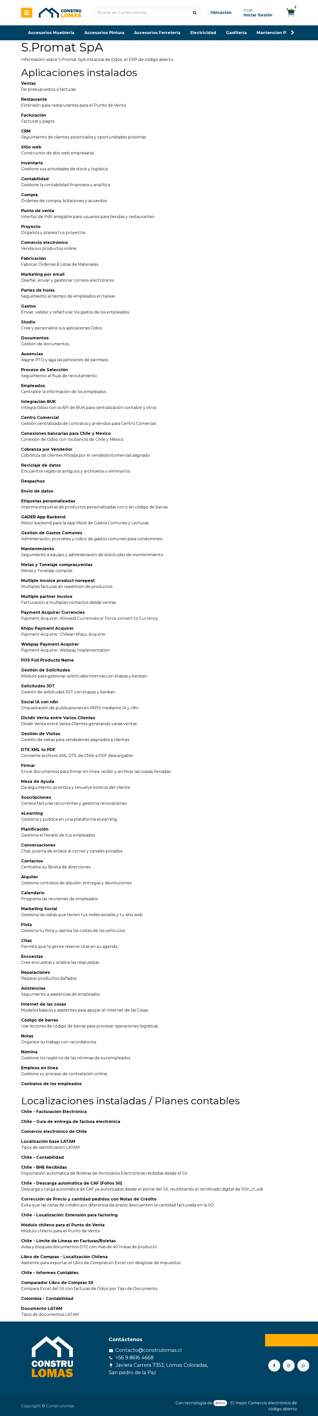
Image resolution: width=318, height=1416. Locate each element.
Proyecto (30, 226)
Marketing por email (43, 274)
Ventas (28, 83)
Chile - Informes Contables (50, 1272)
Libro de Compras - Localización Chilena (64, 1256)
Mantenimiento (37, 548)
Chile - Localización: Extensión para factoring (69, 1215)
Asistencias (33, 988)
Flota (26, 924)
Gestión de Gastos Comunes (51, 533)
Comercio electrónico (44, 242)
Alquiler (29, 877)
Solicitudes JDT (38, 686)
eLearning (32, 813)
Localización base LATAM (48, 1141)
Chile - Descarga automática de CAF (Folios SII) (71, 1183)
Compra (29, 194)
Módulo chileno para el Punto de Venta (63, 1225)
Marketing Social (39, 908)
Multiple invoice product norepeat (58, 580)
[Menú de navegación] (26, 13)
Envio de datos (37, 491)
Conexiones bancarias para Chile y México (66, 433)
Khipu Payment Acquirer (47, 628)
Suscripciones (36, 797)
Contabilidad (35, 179)
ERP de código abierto (151, 59)
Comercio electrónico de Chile (54, 1131)
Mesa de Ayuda (37, 781)
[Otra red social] (303, 1366)
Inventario (32, 163)
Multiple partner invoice (47, 596)
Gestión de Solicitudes (45, 670)
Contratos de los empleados (51, 1083)
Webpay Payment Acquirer (50, 644)
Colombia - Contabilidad (47, 1298)
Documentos (35, 338)
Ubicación (221, 12)
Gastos (28, 306)
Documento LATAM (41, 1308)
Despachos (33, 481)
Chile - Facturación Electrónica (54, 1111)
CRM (26, 131)
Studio (28, 322)
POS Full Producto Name (47, 660)
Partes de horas (38, 290)
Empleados (33, 385)
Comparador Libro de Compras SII (57, 1282)
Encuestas (32, 956)
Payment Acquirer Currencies (53, 612)
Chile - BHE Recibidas (44, 1167)
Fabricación (33, 258)
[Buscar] (194, 12)
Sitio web (31, 147)
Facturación (33, 115)
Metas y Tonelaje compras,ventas (56, 564)
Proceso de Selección (44, 369)
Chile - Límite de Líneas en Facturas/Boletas (68, 1241)
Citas (26, 940)
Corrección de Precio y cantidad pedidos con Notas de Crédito (89, 1199)
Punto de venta (37, 210)
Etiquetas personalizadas (48, 501)
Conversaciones (38, 845)
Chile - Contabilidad (42, 1157)
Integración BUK (38, 401)
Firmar (28, 765)
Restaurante (34, 99)
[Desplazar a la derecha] (292, 32)
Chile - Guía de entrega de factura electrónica (70, 1121)
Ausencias (32, 354)
